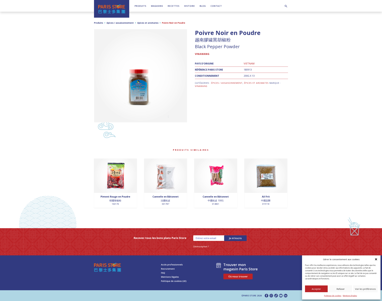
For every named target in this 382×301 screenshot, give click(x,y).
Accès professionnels (172, 264)
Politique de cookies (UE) (173, 281)
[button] (376, 259)
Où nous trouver (238, 276)
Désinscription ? (201, 246)
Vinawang (202, 54)
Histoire (189, 5)
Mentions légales (350, 295)
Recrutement (168, 268)
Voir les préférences (365, 288)
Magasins (157, 5)
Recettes (173, 5)
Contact (216, 5)
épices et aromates (147, 22)
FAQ (163, 272)
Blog (203, 5)
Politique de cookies (332, 295)
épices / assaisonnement (120, 22)
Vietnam (249, 63)
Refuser (340, 288)
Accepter (316, 288)
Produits (140, 5)
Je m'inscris (235, 238)
